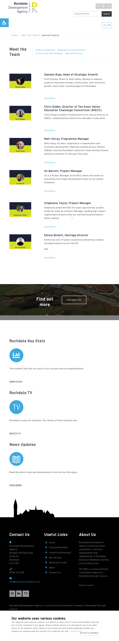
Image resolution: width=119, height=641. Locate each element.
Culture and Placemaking (49, 53)
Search (106, 14)
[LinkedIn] (103, 6)
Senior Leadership (45, 50)
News (52, 567)
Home (15, 35)
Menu (105, 25)
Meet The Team (30, 35)
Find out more (86, 585)
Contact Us (74, 299)
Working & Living (58, 562)
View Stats (15, 382)
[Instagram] (98, 6)
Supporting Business (60, 552)
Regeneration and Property (72, 50)
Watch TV (15, 433)
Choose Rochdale (58, 547)
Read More (49, 98)
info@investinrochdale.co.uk (24, 582)
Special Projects (74, 53)
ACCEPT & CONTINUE (89, 633)
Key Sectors (55, 557)
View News (15, 485)
